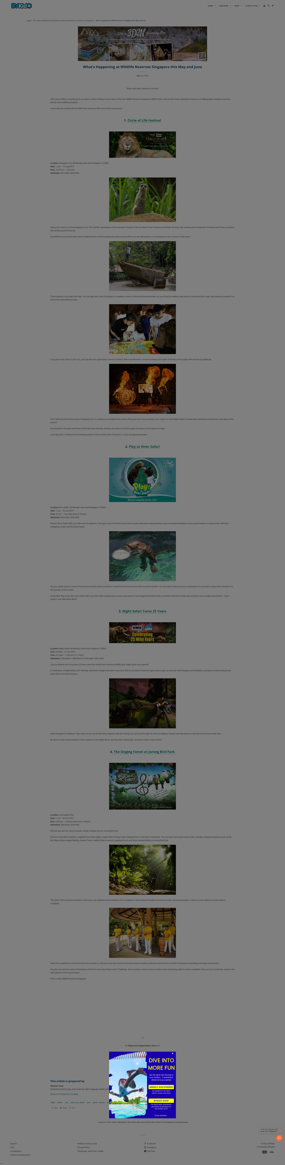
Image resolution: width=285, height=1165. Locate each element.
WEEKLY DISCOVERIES (161, 1087)
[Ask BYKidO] (279, 1138)
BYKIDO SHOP (161, 1100)
